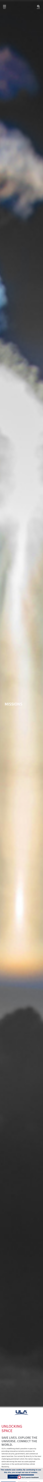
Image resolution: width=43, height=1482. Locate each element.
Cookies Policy (14, 1476)
